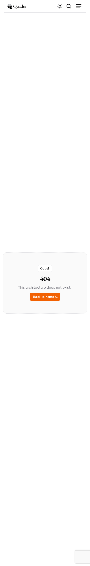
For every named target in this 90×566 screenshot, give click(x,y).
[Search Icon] (69, 6)
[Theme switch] (60, 6)
